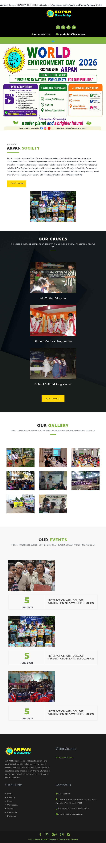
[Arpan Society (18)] (53, 466)
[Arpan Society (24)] (85, 489)
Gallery (10, 808)
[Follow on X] (63, 27)
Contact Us (12, 812)
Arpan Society (41, 839)
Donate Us (11, 816)
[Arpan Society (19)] (85, 466)
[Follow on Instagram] (68, 27)
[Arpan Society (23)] (53, 489)
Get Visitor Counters (64, 757)
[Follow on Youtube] (74, 27)
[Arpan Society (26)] (53, 512)
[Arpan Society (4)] (20, 466)
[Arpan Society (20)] (20, 489)
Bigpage (74, 839)
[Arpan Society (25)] (20, 512)
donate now (17, 183)
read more (53, 398)
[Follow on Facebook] (58, 27)
